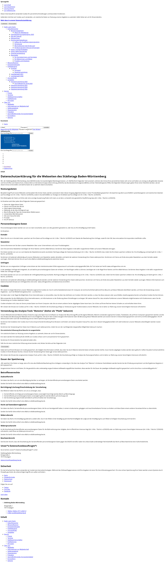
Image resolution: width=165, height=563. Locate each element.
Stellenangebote (13, 108)
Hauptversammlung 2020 (19, 82)
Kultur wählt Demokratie (19, 51)
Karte (6, 475)
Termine (10, 95)
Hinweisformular (9, 477)
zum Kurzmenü (9, 9)
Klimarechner (15, 38)
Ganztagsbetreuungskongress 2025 (22, 34)
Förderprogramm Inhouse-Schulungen (27, 48)
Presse (10, 93)
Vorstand (17, 70)
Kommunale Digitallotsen (19, 40)
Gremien (14, 68)
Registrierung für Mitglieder (10, 129)
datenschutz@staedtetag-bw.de (11, 460)
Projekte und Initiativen (21, 61)
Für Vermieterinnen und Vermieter (25, 57)
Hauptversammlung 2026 (19, 89)
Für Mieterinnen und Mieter (23, 59)
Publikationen (12, 99)
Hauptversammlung (20, 72)
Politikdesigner (12, 67)
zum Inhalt (7, 5)
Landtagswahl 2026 (17, 76)
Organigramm (12, 110)
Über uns (7, 102)
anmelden (46, 127)
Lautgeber (11, 80)
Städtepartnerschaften (15, 97)
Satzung (10, 117)
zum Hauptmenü (9, 7)
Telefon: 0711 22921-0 (17, 511)
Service (6, 91)
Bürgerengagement (17, 31)
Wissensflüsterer (13, 63)
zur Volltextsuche (9, 10)
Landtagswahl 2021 (17, 74)
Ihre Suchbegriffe (6, 133)
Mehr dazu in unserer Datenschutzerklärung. (16, 20)
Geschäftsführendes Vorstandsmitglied (20, 114)
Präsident (11, 112)
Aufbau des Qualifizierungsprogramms (26, 42)
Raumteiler (14, 55)
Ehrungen (11, 100)
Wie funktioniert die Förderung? (24, 46)
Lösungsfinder (12, 78)
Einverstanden (12, 23)
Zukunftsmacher (13, 29)
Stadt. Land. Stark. (10, 27)
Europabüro (11, 116)
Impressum (8, 481)
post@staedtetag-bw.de (17, 513)
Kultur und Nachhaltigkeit (19, 50)
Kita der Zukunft (16, 36)
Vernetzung (18, 44)
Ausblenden (4, 23)
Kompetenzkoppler (14, 65)
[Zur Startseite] (15, 148)
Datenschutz (8, 168)
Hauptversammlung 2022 (19, 85)
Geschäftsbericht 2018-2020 (23, 84)
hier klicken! (36, 129)
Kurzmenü (7, 166)
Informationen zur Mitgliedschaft (18, 106)
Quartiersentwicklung (18, 53)
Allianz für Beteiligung (21, 33)
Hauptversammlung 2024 (19, 87)
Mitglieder (11, 104)
